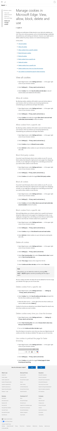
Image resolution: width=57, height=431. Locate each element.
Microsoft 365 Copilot (6, 412)
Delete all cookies (22, 62)
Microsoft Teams (5, 410)
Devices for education (42, 377)
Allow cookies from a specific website (27, 50)
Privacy (16, 426)
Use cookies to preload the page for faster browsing (31, 71)
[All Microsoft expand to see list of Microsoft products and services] (2, 2)
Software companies (23, 412)
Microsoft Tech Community (25, 407)
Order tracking (22, 384)
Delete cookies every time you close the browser (30, 68)
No (41, 367)
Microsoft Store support (24, 379)
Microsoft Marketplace (24, 410)
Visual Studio (22, 414)
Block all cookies (22, 56)
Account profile (23, 375)
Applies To (19, 27)
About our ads (47, 426)
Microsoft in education (43, 375)
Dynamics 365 (4, 403)
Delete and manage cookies (7, 22)
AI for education (41, 391)
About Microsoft (41, 400)
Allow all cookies (22, 47)
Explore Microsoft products (6, 389)
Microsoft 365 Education (43, 382)
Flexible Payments (23, 391)
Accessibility (41, 412)
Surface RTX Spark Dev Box (6, 382)
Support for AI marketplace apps (26, 405)
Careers (40, 398)
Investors (40, 407)
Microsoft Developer (24, 400)
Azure (21, 398)
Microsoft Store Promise (24, 389)
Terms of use (22, 426)
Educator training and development (45, 386)
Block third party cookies (24, 53)
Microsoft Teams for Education (44, 379)
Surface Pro (4, 375)
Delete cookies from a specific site (27, 65)
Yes (32, 367)
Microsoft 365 (4, 405)
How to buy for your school (43, 384)
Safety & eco (35, 426)
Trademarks (28, 426)
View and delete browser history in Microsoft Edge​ (8, 15)
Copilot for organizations (6, 384)
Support (3, 5)
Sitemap (3, 426)
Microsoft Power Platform (6, 407)
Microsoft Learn (23, 403)
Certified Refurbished (24, 386)
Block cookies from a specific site (26, 59)
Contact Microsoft (10, 426)
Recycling (41, 426)
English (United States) (8, 419)
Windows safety (7, 10)
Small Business (4, 414)
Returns (21, 382)
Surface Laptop (4, 377)
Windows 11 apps (5, 391)
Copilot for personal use (6, 386)
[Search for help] (5, 2)
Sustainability (41, 414)
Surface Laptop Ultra (5, 379)
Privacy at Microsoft (42, 405)
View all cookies (22, 43)
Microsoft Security (5, 400)
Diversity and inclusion (43, 410)
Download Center (23, 377)
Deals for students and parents (44, 389)
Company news (41, 403)
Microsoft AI (4, 398)
